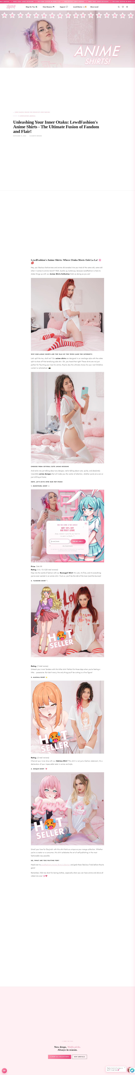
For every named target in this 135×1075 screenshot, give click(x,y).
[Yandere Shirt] (67, 314)
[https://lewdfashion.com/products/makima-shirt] (67, 717)
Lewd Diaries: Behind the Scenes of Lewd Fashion (32, 112)
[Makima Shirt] (67, 417)
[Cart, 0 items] (127, 7)
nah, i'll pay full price (68, 545)
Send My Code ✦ (78, 541)
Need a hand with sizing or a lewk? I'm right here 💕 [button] (116, 1069)
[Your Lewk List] (123, 7)
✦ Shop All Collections (59, 1056)
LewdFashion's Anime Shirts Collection (55, 865)
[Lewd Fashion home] (11, 6)
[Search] (119, 7)
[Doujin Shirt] (67, 808)
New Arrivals (79, 1057)
